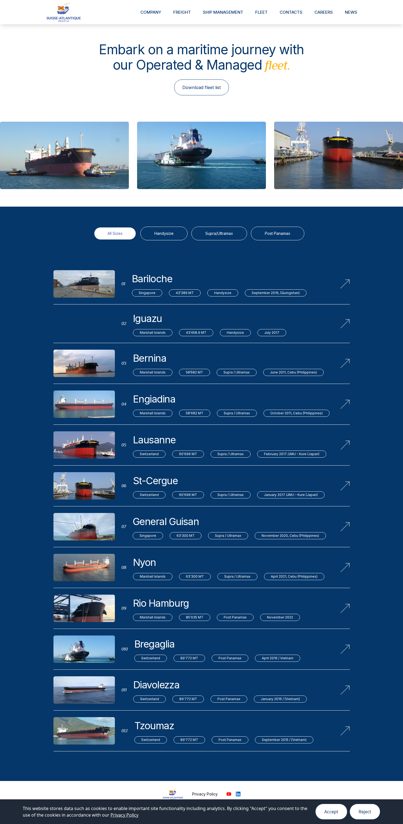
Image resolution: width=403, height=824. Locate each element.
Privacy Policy (205, 794)
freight (182, 12)
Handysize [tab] (164, 233)
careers (323, 12)
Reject (365, 812)
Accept (331, 812)
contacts (291, 12)
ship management (223, 12)
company (150, 12)
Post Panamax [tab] (277, 233)
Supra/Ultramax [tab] (219, 233)
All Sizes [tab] (115, 233)
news (351, 12)
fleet (261, 12)
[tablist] (201, 235)
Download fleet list (201, 87)
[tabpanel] (201, 510)
